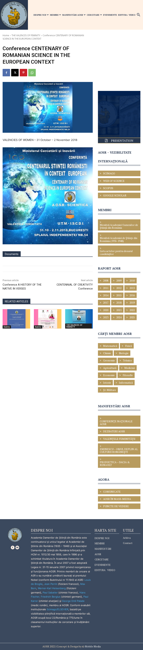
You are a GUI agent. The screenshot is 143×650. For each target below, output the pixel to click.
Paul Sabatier (50, 592)
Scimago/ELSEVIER (57, 609)
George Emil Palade (73, 600)
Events (7, 327)
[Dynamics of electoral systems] (79, 319)
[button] (138, 14)
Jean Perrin (51, 583)
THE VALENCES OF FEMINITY (26, 35)
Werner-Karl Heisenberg (52, 588)
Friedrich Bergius (51, 596)
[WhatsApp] (32, 72)
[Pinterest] (23, 72)
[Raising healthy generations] (47, 319)
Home (6, 35)
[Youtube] (17, 547)
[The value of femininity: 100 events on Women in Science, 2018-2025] (16, 319)
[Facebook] (6, 72)
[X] (15, 72)
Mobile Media (92, 646)
